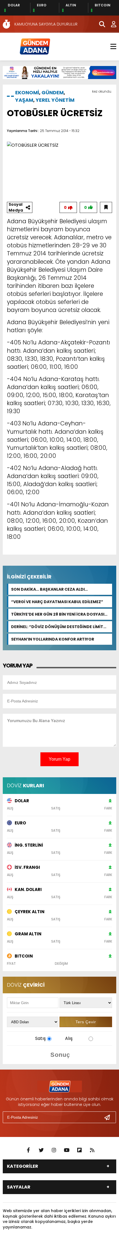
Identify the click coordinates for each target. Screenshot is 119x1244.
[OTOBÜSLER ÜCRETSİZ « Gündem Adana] (34, 46)
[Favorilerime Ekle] (106, 207)
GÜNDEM (53, 92)
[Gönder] (109, 1117)
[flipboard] (79, 1150)
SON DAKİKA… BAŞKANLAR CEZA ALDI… (49, 589)
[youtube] (67, 1150)
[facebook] (28, 1150)
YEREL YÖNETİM (55, 100)
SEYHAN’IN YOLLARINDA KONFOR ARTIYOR (52, 639)
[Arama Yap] (99, 24)
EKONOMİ (27, 92)
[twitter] (41, 1150)
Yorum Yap (59, 759)
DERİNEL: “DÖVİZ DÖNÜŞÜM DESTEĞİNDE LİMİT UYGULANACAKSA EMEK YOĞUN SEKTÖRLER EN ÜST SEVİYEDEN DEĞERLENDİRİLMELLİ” (57, 626)
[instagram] (54, 1150)
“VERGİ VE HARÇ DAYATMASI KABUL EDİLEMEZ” (57, 602)
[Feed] (92, 1150)
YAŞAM (24, 100)
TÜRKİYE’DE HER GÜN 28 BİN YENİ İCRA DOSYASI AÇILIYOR (57, 614)
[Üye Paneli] (110, 24)
